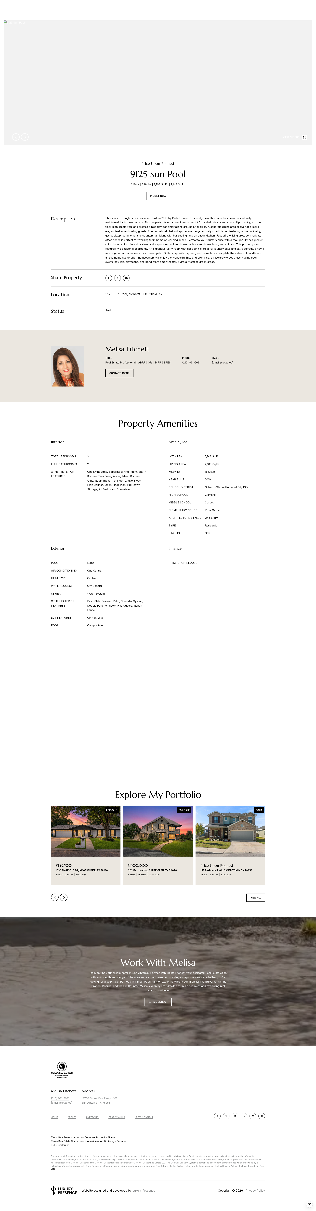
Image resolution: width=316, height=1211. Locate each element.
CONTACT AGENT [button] (119, 373)
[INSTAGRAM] (226, 1116)
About (72, 1117)
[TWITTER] (235, 1116)
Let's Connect (144, 1117)
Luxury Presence (143, 1190)
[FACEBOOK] (217, 1116)
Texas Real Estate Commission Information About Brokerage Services (88, 1141)
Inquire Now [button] (158, 196)
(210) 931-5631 (191, 362)
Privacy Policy (255, 1190)
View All (255, 897)
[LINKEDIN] (244, 1116)
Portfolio (92, 1117)
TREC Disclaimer (60, 1145)
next (25, 137)
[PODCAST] (261, 1116)
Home (54, 1117)
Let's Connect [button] (158, 1001)
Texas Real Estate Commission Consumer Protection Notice (83, 1137)
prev (16, 137)
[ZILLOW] (253, 1116)
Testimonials (116, 1117)
